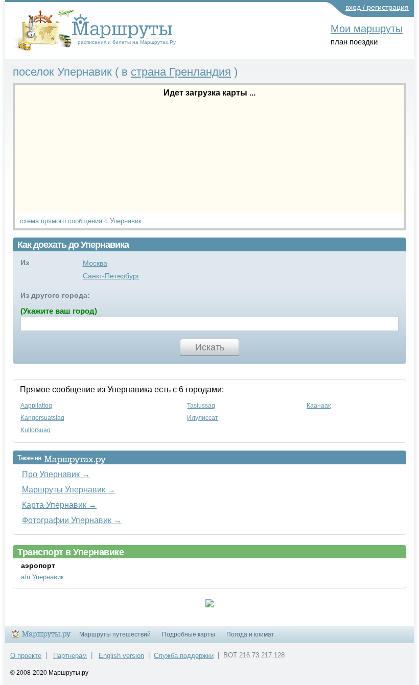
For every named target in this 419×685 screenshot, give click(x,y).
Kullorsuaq (35, 430)
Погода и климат (250, 634)
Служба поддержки (184, 655)
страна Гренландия (181, 71)
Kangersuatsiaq (42, 417)
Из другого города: (55, 295)
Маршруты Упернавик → (68, 489)
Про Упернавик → (56, 474)
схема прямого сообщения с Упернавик (81, 221)
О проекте (25, 655)
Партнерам (70, 655)
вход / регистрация (377, 7)
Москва (95, 263)
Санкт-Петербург (111, 276)
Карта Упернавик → (59, 504)
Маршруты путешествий (115, 634)
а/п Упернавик (42, 577)
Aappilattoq (36, 405)
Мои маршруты (367, 28)
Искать (209, 347)
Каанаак (319, 405)
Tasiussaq (201, 405)
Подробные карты (188, 634)
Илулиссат (202, 417)
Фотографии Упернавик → (72, 520)
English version (121, 655)
